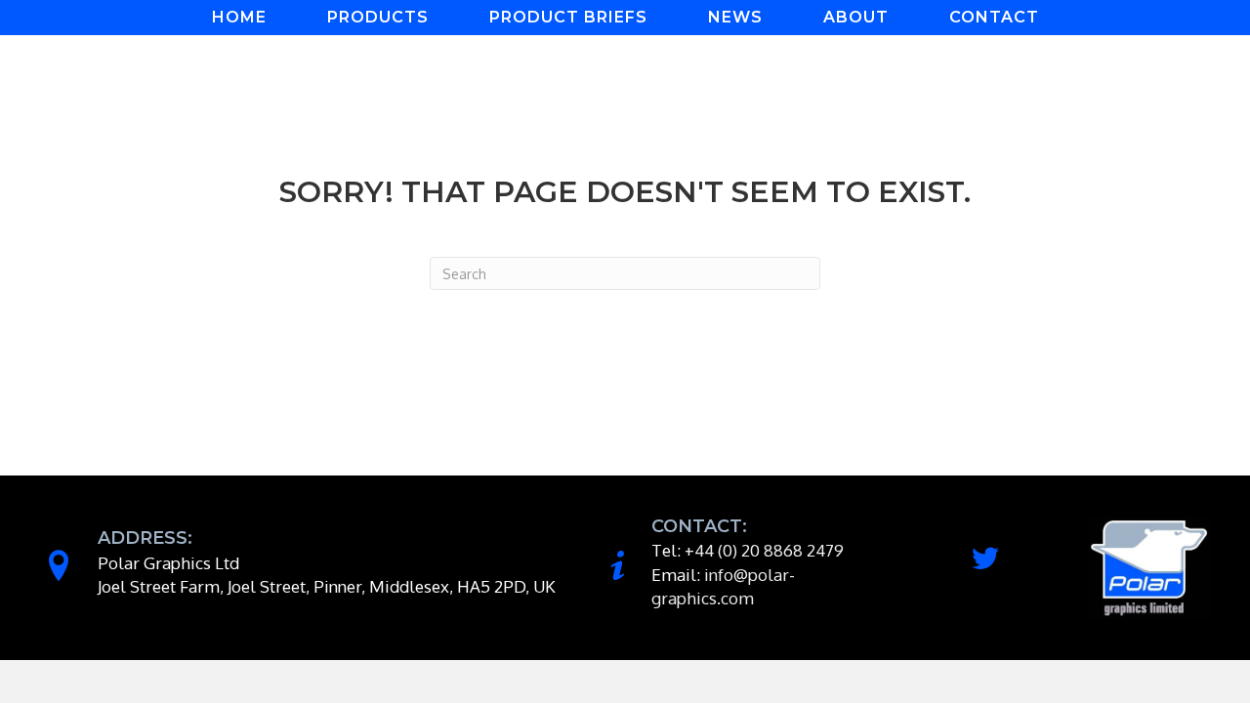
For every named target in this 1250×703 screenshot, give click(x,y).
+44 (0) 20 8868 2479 (764, 550)
